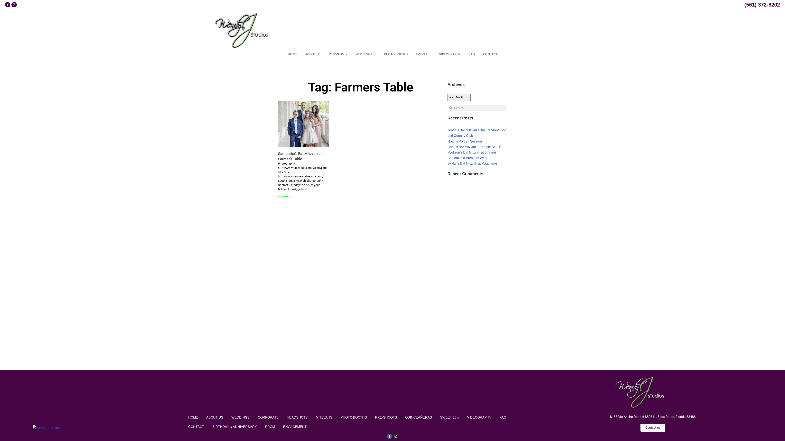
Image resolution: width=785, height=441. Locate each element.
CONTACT (490, 54)
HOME (292, 54)
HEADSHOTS (297, 417)
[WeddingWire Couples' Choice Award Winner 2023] (47, 428)
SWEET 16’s (449, 417)
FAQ (472, 54)
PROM (270, 427)
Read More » (285, 196)
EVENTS (421, 54)
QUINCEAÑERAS (418, 417)
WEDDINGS (364, 54)
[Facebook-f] (389, 436)
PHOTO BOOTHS (396, 54)
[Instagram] (14, 4)
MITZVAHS (336, 54)
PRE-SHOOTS (386, 417)
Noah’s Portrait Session (464, 141)
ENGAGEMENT (295, 427)
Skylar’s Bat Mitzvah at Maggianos (472, 163)
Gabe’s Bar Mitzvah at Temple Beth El (474, 147)
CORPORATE (268, 417)
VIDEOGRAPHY (450, 54)
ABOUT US (312, 54)
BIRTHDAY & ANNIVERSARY (234, 427)
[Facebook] (7, 4)
